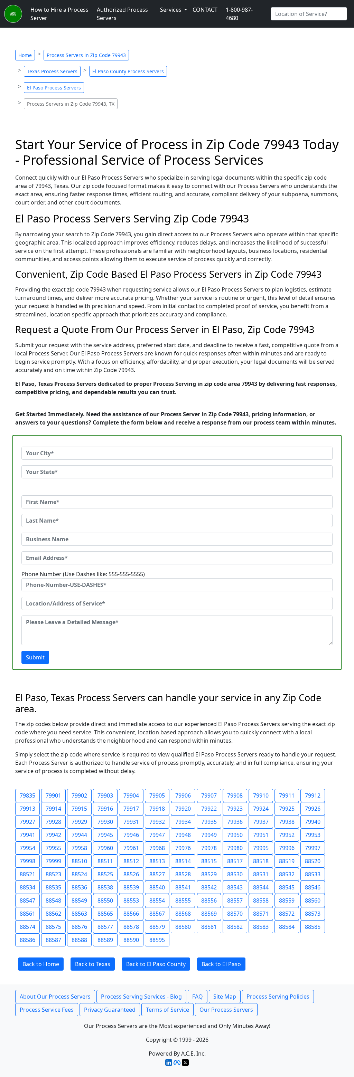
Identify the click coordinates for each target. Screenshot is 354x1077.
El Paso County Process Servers (128, 71)
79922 (209, 808)
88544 (261, 887)
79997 (312, 848)
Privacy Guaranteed (110, 1009)
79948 (183, 835)
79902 (79, 795)
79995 (261, 848)
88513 (157, 861)
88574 (27, 927)
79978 (209, 848)
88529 (209, 874)
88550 (105, 900)
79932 (157, 822)
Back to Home (40, 964)
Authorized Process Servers (122, 14)
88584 (287, 927)
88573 (312, 913)
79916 (105, 808)
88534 (27, 887)
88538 (105, 887)
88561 (27, 913)
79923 (235, 808)
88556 (209, 900)
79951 (261, 835)
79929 (79, 822)
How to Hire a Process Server (59, 14)
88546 (312, 887)
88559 (287, 900)
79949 (209, 835)
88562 (53, 913)
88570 (235, 913)
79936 (235, 822)
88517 (235, 861)
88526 (131, 874)
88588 (79, 940)
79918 (157, 808)
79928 (53, 822)
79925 (287, 808)
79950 (235, 835)
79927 (27, 822)
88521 (27, 874)
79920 (183, 808)
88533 (312, 874)
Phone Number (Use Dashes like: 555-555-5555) (83, 574)
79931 (131, 822)
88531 (261, 874)
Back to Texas (92, 964)
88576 (79, 927)
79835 (27, 795)
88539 (131, 887)
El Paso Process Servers (54, 87)
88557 (235, 900)
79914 (53, 808)
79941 (27, 835)
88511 (105, 861)
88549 (79, 900)
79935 (209, 822)
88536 (79, 887)
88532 (287, 874)
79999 (53, 861)
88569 (209, 913)
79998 (27, 861)
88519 (287, 861)
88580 (183, 927)
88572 (287, 913)
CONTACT (205, 9)
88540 (157, 887)
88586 (27, 940)
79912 (312, 795)
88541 (183, 887)
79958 (79, 848)
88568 (183, 913)
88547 (27, 900)
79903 (105, 795)
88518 (261, 861)
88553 (131, 900)
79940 (312, 822)
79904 (131, 795)
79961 (131, 848)
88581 (209, 927)
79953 (312, 835)
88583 (261, 927)
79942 (53, 835)
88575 (53, 927)
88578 (131, 927)
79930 (105, 822)
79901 (53, 795)
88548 (53, 900)
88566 (131, 913)
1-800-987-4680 (239, 14)
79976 (183, 848)
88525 (105, 874)
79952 (287, 835)
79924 (261, 808)
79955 (53, 848)
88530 (235, 874)
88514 (183, 861)
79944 (79, 835)
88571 (261, 913)
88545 (287, 887)
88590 (131, 940)
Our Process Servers (226, 1009)
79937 (261, 822)
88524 (79, 874)
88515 (209, 861)
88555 (183, 900)
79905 (157, 795)
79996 (287, 848)
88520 (312, 861)
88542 (209, 887)
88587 (53, 940)
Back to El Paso (221, 964)
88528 (183, 874)
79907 (209, 795)
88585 (312, 927)
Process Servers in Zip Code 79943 (86, 55)
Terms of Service (167, 1009)
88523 (53, 874)
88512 (131, 861)
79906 (183, 795)
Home (25, 55)
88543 (235, 887)
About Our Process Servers (55, 996)
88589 (105, 940)
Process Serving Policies (277, 996)
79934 (183, 822)
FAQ (197, 996)
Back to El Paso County (156, 964)
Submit (35, 657)
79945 (105, 835)
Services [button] (171, 9)
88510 (79, 861)
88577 (105, 927)
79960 (105, 848)
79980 (235, 848)
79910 (261, 795)
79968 (157, 848)
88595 (157, 940)
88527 (157, 874)
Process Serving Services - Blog (141, 996)
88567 (157, 913)
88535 (53, 887)
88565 (105, 913)
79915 (79, 808)
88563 (79, 913)
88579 (157, 927)
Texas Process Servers (52, 71)
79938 (287, 822)
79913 (27, 808)
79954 (27, 848)
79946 (131, 835)
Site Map (224, 996)
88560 (312, 900)
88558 (261, 900)
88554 (157, 900)
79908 (235, 795)
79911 (287, 795)
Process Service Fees (47, 1009)
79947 (157, 835)
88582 (235, 927)
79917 (131, 808)
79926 (312, 808)
